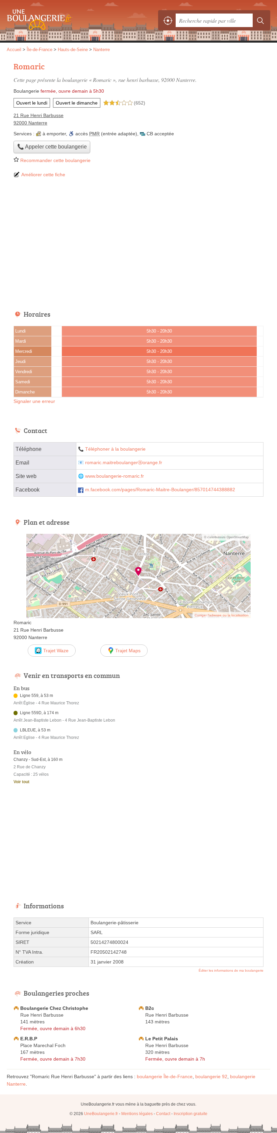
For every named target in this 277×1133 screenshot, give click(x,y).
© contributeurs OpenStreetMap (226, 537)
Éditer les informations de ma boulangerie (231, 970)
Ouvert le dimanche (77, 103)
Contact (163, 1113)
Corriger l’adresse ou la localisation (222, 615)
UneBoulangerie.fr (37, 20)
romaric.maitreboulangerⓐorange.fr (123, 462)
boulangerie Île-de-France (165, 1076)
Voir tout (21, 781)
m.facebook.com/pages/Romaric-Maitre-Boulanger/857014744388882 (160, 489)
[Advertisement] (138, 244)
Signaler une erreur (34, 401)
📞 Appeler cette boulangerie (52, 147)
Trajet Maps (128, 650)
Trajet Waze (56, 650)
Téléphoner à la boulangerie (115, 449)
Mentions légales (137, 1113)
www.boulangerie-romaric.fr (114, 476)
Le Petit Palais (161, 1038)
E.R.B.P (28, 1038)
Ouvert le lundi (31, 103)
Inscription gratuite (190, 1113)
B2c (149, 1008)
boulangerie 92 (211, 1076)
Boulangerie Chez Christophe (54, 1008)
